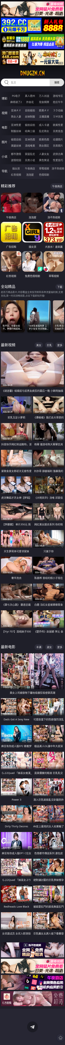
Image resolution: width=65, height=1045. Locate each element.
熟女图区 (44, 145)
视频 (4, 113)
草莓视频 (44, 168)
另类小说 (30, 160)
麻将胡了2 (16, 102)
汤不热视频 (58, 168)
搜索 (56, 82)
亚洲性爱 (16, 125)
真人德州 (30, 96)
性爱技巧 (58, 160)
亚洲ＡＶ (16, 110)
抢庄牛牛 (58, 102)
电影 (4, 127)
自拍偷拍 (30, 110)
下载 (59, 287)
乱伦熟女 (44, 131)
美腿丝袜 (16, 145)
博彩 (4, 98)
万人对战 (44, 96)
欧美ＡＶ (44, 110)
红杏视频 (16, 174)
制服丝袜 (16, 131)
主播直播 (44, 116)
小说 (4, 157)
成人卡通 (44, 125)
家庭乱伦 (30, 154)
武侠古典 (58, 154)
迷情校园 (16, 160)
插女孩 (16, 168)
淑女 (49, 647)
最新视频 (8, 344)
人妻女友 (44, 154)
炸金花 (30, 102)
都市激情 (16, 154)
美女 (38, 345)
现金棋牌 (44, 102)
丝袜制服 (30, 116)
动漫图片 (58, 139)
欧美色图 (44, 139)
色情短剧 (44, 174)
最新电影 (8, 646)
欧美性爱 (58, 125)
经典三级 (30, 131)
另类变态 (58, 131)
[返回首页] (60, 1037)
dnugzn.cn (32, 73)
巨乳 (49, 345)
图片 (4, 142)
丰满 (38, 647)
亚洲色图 (30, 139)
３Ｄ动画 (58, 110)
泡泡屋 (30, 174)
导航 (4, 171)
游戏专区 (58, 96)
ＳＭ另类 (58, 116)
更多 (59, 345)
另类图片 (58, 145)
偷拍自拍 (30, 125)
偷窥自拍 (16, 139)
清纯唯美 (30, 145)
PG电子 (16, 96)
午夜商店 (30, 168)
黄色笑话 (44, 160)
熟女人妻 (16, 116)
